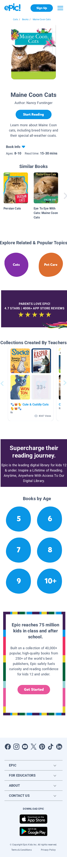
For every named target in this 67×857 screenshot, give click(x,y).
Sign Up (41, 8)
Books (25, 19)
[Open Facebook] (8, 747)
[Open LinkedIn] (59, 747)
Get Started (34, 689)
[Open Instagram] (16, 747)
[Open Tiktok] (51, 747)
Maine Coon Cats (42, 19)
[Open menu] (60, 8)
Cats (15, 19)
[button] (30, 383)
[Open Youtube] (25, 747)
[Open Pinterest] (42, 747)
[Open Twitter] (33, 747)
